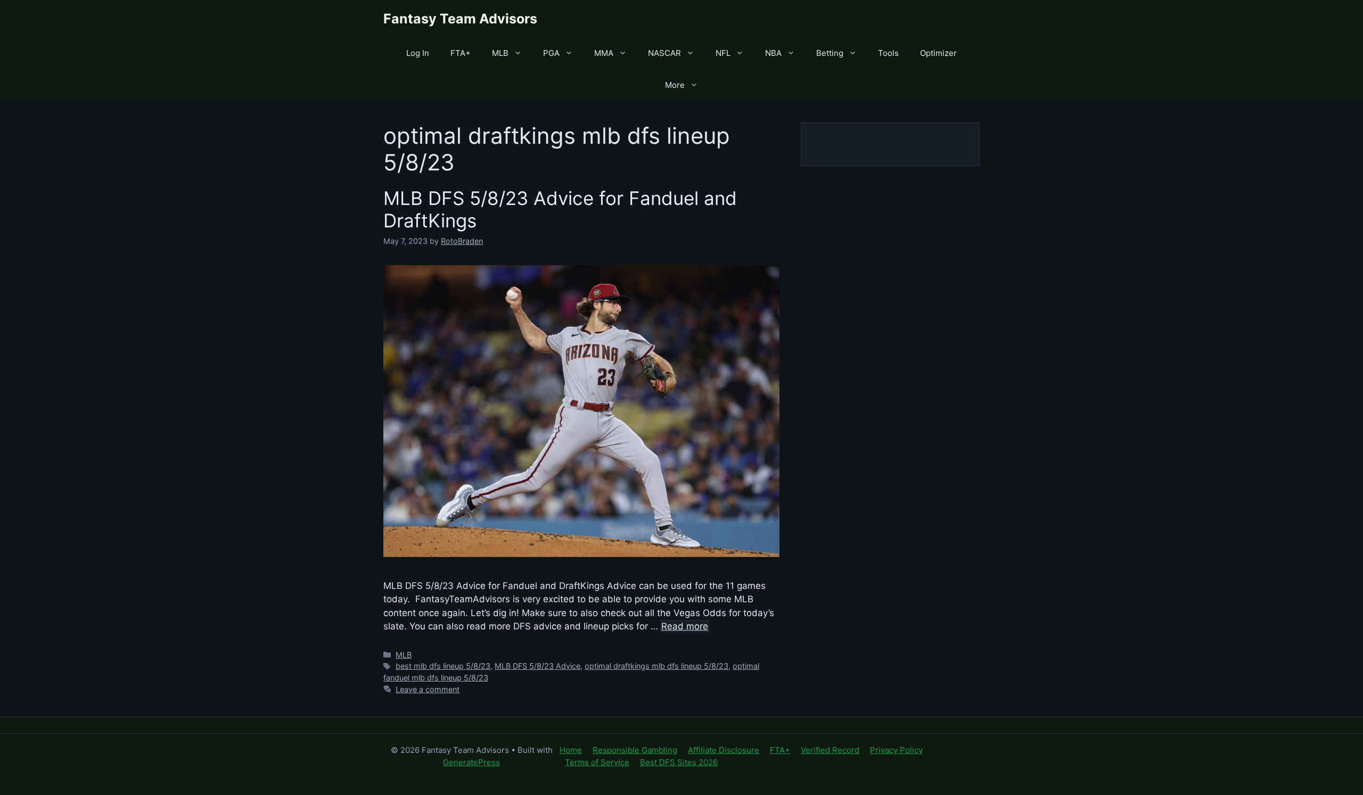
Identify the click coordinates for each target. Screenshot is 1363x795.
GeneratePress (471, 762)
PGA (551, 53)
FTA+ (460, 53)
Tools (888, 53)
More (675, 85)
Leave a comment (427, 689)
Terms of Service (597, 762)
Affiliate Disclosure (723, 750)
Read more (684, 626)
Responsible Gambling (635, 750)
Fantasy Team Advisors (460, 19)
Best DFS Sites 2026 (679, 762)
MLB (500, 53)
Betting (829, 53)
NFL (723, 53)
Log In (417, 53)
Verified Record (830, 750)
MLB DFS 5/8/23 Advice (537, 665)
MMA (603, 53)
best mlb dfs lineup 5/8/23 (443, 665)
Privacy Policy (896, 750)
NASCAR (664, 53)
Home (571, 750)
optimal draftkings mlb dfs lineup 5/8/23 (656, 665)
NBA (773, 53)
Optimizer (938, 53)
